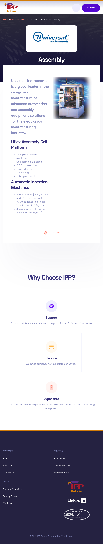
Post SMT (26, 20)
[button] (76, 8)
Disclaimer (8, 503)
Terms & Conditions (12, 489)
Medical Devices (62, 466)
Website (55, 233)
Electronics (15, 20)
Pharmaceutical (61, 473)
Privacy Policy (10, 496)
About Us (7, 466)
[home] (12, 7)
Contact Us (8, 473)
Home (5, 20)
